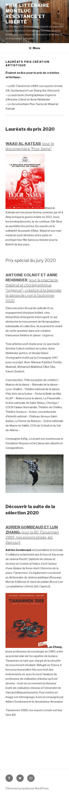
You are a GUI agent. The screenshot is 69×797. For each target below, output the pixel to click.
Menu (36, 48)
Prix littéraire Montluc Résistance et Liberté (27, 14)
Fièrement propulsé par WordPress (27, 788)
